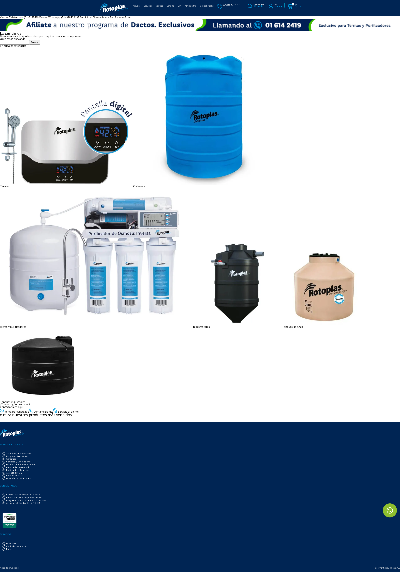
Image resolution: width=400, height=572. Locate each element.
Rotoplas (114, 8)
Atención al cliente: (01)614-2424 (23, 503)
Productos (136, 6)
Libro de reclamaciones (18, 478)
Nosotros (159, 6)
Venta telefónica (43, 411)
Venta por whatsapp (16, 411)
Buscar (34, 42)
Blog (8, 549)
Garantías (11, 459)
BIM (179, 6)
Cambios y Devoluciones (19, 462)
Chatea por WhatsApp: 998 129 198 (24, 498)
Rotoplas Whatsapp (390, 510)
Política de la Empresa (17, 470)
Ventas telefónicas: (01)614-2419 (23, 495)
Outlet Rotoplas (206, 6)
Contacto (170, 6)
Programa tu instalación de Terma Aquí (232, 5)
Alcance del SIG (14, 473)
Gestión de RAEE (14, 476)
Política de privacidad (17, 467)
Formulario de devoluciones (20, 465)
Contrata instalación (16, 546)
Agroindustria (190, 6)
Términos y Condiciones (18, 453)
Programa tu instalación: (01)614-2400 (26, 500)
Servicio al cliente (68, 411)
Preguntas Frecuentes (17, 456)
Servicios (148, 6)
